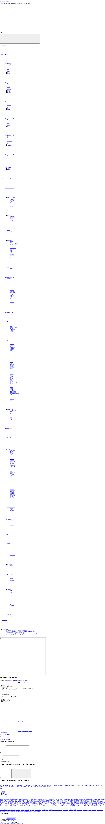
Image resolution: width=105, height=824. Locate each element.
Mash (8, 119)
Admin (25, 680)
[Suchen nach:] (5, 777)
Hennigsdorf (12, 246)
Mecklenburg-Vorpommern (12, 321)
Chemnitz (11, 452)
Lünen (57, 804)
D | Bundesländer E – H (9, 277)
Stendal (11, 496)
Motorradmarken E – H (9, 82)
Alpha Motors (10, 64)
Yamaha (8, 168)
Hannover (12, 344)
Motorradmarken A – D (9, 63)
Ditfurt (11, 487)
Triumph (9, 145)
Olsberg (11, 389)
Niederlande (9, 574)
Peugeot (8, 125)
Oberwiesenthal (13, 468)
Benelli (8, 71)
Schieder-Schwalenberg (14, 393)
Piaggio (8, 126)
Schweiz (9, 614)
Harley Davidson (10, 88)
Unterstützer (4, 620)
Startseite (4, 45)
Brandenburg (9, 240)
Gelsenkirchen (78, 801)
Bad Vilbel (12, 289)
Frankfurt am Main (13, 293)
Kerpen (11, 378)
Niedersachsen (10, 340)
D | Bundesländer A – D (9, 188)
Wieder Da (4, 617)
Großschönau (12, 461)
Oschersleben (12, 495)
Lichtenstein (12, 463)
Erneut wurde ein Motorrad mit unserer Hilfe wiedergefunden (16, 630)
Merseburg (12, 493)
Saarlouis (11, 438)
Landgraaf (12, 579)
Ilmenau (11, 520)
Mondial (9, 120)
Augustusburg (12, 450)
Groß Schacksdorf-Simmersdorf (16, 243)
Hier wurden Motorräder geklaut (8, 178)
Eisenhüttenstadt (13, 244)
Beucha (11, 451)
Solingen (11, 396)
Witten (11, 400)
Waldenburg (12, 474)
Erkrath (11, 369)
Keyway (9, 106)
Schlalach (11, 253)
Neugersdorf (12, 465)
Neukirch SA (12, 466)
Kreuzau (11, 380)
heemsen (83, 802)
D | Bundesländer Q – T (9, 428)
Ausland (6, 534)
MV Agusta (9, 121)
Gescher (11, 371)
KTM (8, 107)
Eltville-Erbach (12, 292)
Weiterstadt (12, 302)
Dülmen (11, 366)
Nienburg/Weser (13, 347)
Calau (11, 242)
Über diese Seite (5, 619)
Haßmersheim (78, 802)
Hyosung (9, 92)
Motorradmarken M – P (9, 118)
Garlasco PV (12, 555)
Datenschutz (4, 793)
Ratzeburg (12, 510)
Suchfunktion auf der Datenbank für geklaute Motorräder (16, 634)
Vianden (11, 565)
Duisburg (11, 368)
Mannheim (12, 200)
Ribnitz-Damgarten (13, 327)
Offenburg (12, 203)
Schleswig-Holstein (11, 507)
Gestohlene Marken (6, 54)
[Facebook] (11, 13)
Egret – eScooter (10, 83)
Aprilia (8, 65)
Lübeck (11, 508)
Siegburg (11, 394)
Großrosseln (12, 440)
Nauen (11, 250)
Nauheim (11, 299)
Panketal (11, 251)
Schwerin (11, 330)
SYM (8, 143)
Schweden (9, 604)
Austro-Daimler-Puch (11, 66)
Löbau (11, 464)
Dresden (11, 455)
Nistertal (11, 415)
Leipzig (11, 462)
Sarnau (11, 300)
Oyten (11, 350)
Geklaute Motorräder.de (4, 1)
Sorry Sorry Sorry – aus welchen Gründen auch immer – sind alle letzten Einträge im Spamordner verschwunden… (27, 633)
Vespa (8, 155)
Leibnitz (11, 591)
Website (1, 759)
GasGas (8, 84)
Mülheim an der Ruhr (14, 384)
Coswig (11, 453)
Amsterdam (12, 575)
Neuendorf (12, 521)
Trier (11, 418)
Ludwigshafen (12, 412)
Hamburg (9, 278)
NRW (10, 806)
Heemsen (11, 345)
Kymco (8, 108)
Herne (11, 375)
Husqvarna (9, 91)
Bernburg (11, 485)
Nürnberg (11, 219)
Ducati (8, 73)
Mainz (11, 413)
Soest (11, 395)
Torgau (11, 473)
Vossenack (12, 399)
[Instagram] (11, 23)
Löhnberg (11, 298)
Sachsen (8, 449)
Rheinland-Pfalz (10, 409)
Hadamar (11, 296)
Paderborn (12, 390)
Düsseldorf (12, 367)
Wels (11, 593)
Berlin (8, 230)
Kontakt (4, 792)
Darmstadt (12, 290)
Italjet (8, 102)
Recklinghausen (13, 391)
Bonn (11, 363)
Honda (8, 90)
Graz (11, 590)
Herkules (9, 89)
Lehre (11, 346)
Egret (96, 800)
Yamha (11, 811)
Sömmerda (12, 522)
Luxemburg (9, 564)
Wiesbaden (12, 303)
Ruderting (12, 220)
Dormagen (12, 365)
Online (8, 124)
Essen (11, 370)
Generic (8, 85)
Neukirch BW (12, 201)
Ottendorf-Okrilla (13, 469)
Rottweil (11, 204)
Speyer (11, 417)
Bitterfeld (11, 486)
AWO (8, 67)
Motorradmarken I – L (9, 101)
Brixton (8, 72)
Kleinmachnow (13, 248)
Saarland (9, 437)
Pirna (11, 471)
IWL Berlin (9, 103)
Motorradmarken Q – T (9, 135)
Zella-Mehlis (12, 523)
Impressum (4, 794)
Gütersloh (11, 374)
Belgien (8, 543)
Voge (8, 157)
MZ (8, 123)
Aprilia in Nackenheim (13, 815)
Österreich (9, 589)
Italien (8, 554)
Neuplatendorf (12, 494)
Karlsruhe (11, 199)
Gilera (8, 87)
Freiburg (11, 198)
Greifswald (12, 322)
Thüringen (9, 519)
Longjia (8, 109)
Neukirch (64, 805)
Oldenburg (12, 348)
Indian (30, 803)
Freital (11, 458)
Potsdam (11, 252)
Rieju (8, 136)
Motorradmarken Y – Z (9, 167)
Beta (8, 69)
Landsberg (12, 491)
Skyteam (9, 138)
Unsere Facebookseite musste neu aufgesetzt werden (15, 632)
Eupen (11, 544)
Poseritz (11, 325)
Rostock (11, 328)
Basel (11, 615)
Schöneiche (12, 255)
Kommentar (2, 752)
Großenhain (12, 460)
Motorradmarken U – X (9, 154)
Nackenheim (12, 414)
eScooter (20, 801)
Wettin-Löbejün (13, 497)
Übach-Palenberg (13, 397)
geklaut (23, 731)
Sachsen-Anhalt (10, 484)
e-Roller (92, 800)
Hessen (8, 287)
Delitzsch (11, 454)
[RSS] (11, 32)
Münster (11, 386)
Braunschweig (12, 341)
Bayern (8, 215)
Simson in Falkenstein (11, 817)
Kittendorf (12, 323)
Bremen (8, 267)
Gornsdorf (12, 459)
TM (8, 144)
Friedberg (11, 294)
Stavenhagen (12, 329)
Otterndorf (12, 349)
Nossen (11, 467)
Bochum (11, 362)
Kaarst (11, 377)
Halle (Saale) (12, 490)
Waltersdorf (12, 257)
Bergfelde (11, 241)
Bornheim (12, 364)
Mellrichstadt (12, 217)
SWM (6, 810)
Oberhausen (12, 388)
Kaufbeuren (12, 216)
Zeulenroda (12, 525)
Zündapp (9, 169)
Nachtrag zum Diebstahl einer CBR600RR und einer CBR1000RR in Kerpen (20, 631)
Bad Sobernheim (13, 410)
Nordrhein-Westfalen (11, 359)
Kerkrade (11, 578)
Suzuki (8, 142)
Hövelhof (11, 376)
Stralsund (11, 331)
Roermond (12, 580)
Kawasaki (9, 105)
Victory (8, 156)
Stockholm (12, 605)
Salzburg (11, 592)
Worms (11, 419)
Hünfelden (12, 297)
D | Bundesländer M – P (9, 312)
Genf (11, 616)
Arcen (11, 576)
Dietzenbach (12, 291)
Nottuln (11, 387)
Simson (8, 137)
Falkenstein (12, 456)
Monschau (12, 383)
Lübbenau (12, 249)
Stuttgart (11, 206)
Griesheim (12, 295)
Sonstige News (5, 629)
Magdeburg (12, 492)
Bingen (11, 411)
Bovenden (12, 343)
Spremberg (12, 254)
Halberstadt (12, 489)
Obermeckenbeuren (13, 202)
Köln (11, 379)
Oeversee (11, 509)
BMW (8, 70)
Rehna (11, 326)
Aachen (11, 361)
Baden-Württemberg (11, 197)
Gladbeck (11, 372)
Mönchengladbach (13, 382)
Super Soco (9, 141)
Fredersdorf (12, 245)
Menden (11, 381)
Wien (11, 594)
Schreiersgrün (12, 472)
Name (1, 754)
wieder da (86, 810)
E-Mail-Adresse (3, 757)
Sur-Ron (9, 139)
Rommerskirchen (13, 392)
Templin (11, 256)
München (11, 218)
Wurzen (11, 475)
